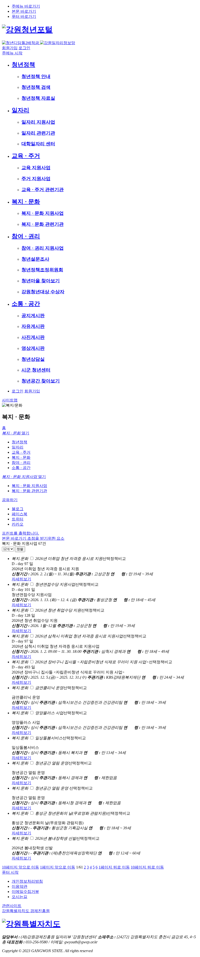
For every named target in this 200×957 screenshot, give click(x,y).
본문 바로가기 (24, 11)
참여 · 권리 (21, 462)
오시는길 (19, 897)
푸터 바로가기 (24, 16)
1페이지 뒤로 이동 (114, 867)
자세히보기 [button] (21, 579)
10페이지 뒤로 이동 (147, 867)
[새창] (31, 923)
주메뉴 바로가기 (26, 6)
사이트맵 (10, 400)
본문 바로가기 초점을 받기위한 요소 (33, 538)
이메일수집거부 (25, 891)
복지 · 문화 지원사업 (29, 486)
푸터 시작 (10, 872)
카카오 (17, 524)
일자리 (17, 447)
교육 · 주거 (21, 452)
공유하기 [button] (10, 500)
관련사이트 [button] (11, 906)
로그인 (24, 48)
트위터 (17, 519)
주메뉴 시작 (12, 53)
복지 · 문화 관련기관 (29, 491)
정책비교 (80, 559)
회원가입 (10, 48)
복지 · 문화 (21, 457)
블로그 (17, 509)
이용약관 (19, 886)
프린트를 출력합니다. (20, 533)
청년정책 (19, 442)
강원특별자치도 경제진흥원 (26, 911)
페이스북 (19, 514)
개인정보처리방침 (27, 881)
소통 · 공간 (21, 468)
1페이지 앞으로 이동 (57, 867)
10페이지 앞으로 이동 (20, 867)
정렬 (20, 549)
